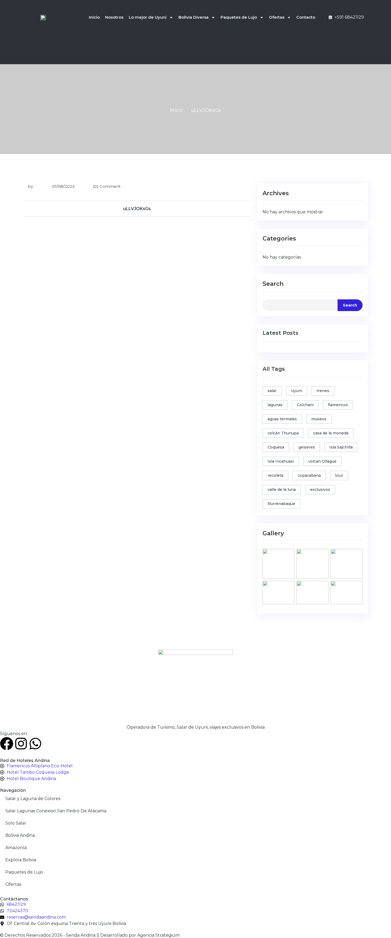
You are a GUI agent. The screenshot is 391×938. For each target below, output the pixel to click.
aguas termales (282, 419)
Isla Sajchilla (341, 447)
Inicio (94, 17)
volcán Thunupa (283, 433)
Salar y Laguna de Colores (32, 798)
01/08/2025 (63, 186)
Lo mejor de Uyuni (148, 17)
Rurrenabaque (281, 503)
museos (318, 419)
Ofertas (276, 17)
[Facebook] (6, 743)
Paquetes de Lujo (239, 17)
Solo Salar (15, 823)
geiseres (306, 447)
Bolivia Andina (20, 835)
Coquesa (276, 447)
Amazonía (16, 847)
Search (273, 283)
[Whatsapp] (35, 743)
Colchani (305, 404)
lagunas (275, 404)
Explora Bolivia (20, 859)
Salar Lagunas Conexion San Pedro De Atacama (55, 810)
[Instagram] (21, 743)
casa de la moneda (330, 433)
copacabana (309, 475)
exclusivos (320, 489)
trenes (323, 390)
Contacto (305, 17)
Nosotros (114, 17)
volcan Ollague (322, 461)
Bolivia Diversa (193, 17)
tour (339, 475)
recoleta (275, 475)
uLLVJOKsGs (137, 208)
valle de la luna (282, 489)
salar (272, 390)
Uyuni (296, 390)
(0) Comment (106, 186)
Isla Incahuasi (281, 461)
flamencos (338, 404)
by (30, 186)
